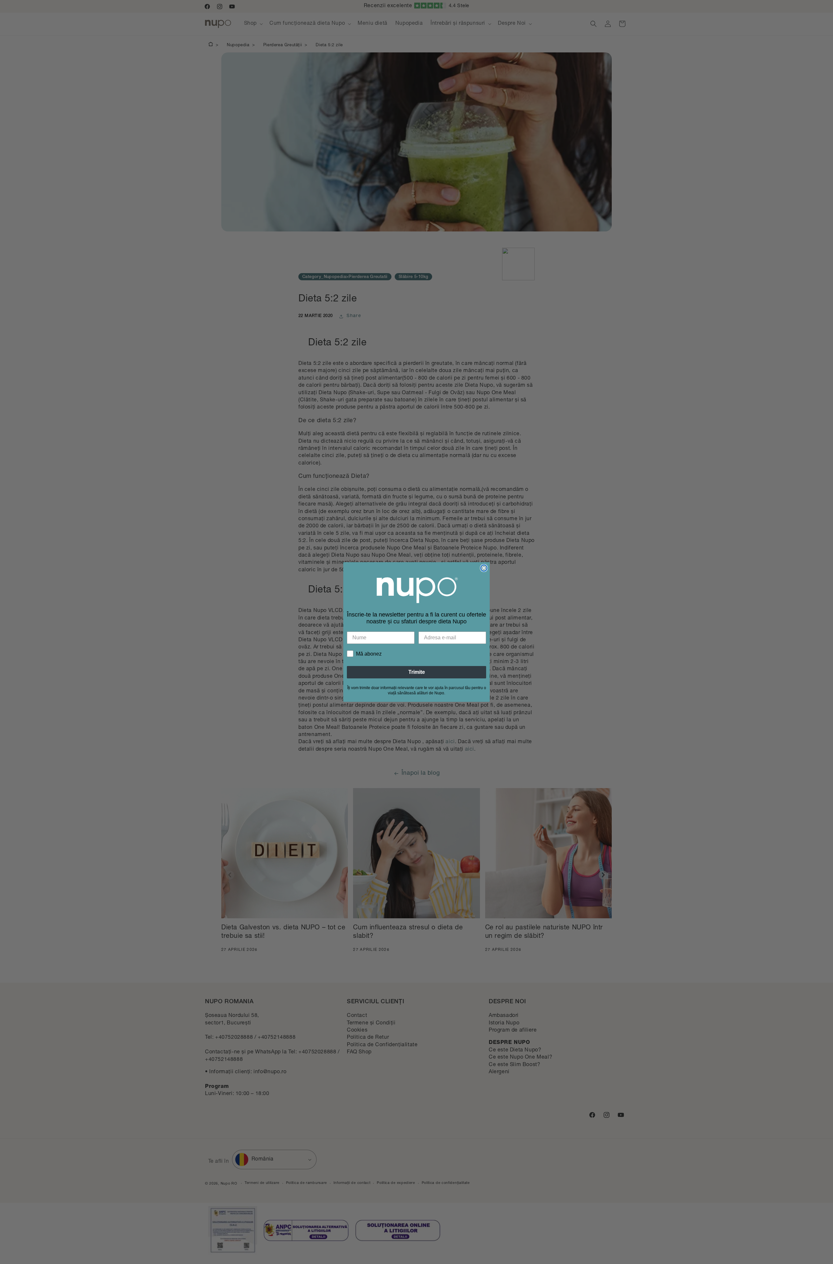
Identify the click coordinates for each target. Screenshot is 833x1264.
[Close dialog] (484, 568)
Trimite (416, 672)
